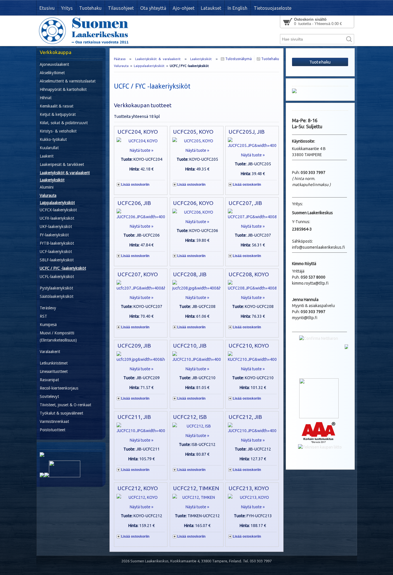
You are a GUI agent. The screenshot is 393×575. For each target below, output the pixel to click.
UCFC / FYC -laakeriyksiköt (63, 268)
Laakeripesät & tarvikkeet (62, 164)
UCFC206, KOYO (193, 203)
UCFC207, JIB (245, 203)
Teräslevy (48, 308)
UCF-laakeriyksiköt (56, 251)
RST (43, 316)
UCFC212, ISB (190, 417)
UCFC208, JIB (190, 274)
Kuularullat (49, 147)
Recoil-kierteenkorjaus (59, 388)
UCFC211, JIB (134, 417)
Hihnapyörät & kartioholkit (63, 89)
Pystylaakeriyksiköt (56, 288)
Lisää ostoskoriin (135, 185)
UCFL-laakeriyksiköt (57, 276)
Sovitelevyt (49, 396)
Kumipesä (48, 324)
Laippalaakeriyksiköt (149, 66)
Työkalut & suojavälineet (61, 413)
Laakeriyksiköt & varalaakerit (158, 59)
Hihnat (45, 97)
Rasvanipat (49, 379)
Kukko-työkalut (53, 139)
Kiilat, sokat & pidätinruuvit (64, 122)
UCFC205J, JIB (246, 132)
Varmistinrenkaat (54, 421)
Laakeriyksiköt (201, 59)
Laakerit (47, 156)
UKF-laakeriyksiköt (56, 226)
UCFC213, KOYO (248, 488)
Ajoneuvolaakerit (54, 64)
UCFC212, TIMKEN (196, 488)
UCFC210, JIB (190, 345)
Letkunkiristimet (54, 363)
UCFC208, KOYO (248, 274)
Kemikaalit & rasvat (56, 106)
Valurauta (121, 66)
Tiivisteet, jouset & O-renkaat (65, 404)
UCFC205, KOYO (193, 132)
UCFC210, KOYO (248, 345)
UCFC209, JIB (134, 345)
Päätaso (120, 59)
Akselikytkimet (52, 72)
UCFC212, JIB (245, 417)
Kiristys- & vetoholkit (58, 131)
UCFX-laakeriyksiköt (57, 218)
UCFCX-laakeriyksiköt (58, 210)
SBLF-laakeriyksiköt (57, 260)
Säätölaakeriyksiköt (56, 296)
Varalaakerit (50, 351)
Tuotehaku (269, 59)
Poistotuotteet (52, 430)
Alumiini (47, 187)
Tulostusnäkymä (238, 59)
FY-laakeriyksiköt (54, 235)
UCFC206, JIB (134, 203)
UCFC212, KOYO (137, 488)
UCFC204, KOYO (137, 132)
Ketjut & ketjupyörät (58, 114)
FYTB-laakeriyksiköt (57, 243)
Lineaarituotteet (54, 371)
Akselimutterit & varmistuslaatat (68, 81)
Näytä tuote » (141, 150)
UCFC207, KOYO (137, 274)
